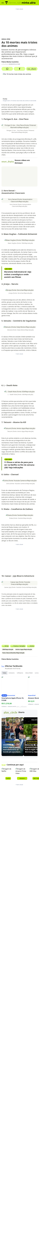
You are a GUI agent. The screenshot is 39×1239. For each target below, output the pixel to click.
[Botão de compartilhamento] (7, 69)
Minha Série (6, 39)
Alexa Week (29, 673)
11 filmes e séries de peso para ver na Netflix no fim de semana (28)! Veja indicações (19, 465)
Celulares (12, 673)
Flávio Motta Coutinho (10, 62)
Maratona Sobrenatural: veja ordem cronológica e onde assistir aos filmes (17, 274)
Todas (4, 673)
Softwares (20, 673)
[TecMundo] (6, 2)
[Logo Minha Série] (28, 2)
